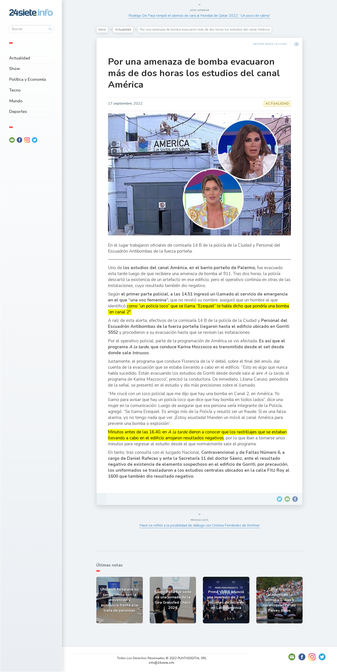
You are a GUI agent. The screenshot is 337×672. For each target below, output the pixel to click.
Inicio (102, 29)
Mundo (15, 101)
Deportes (18, 111)
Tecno (15, 90)
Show (14, 68)
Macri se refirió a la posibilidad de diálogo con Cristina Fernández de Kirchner (199, 525)
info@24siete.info (161, 663)
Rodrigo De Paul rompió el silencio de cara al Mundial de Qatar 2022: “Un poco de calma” (200, 15)
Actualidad (19, 58)
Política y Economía (27, 79)
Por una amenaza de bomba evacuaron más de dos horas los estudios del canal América (194, 73)
